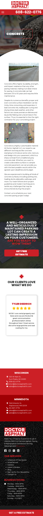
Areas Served (13, 462)
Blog (9, 470)
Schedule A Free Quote (17, 460)
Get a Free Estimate (21, 512)
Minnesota (20, 446)
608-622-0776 (29, 12)
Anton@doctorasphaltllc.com (20, 384)
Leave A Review (14, 467)
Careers (11, 465)
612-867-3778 (14, 408)
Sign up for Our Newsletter (19, 472)
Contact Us (12, 474)
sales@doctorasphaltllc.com (20, 386)
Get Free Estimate (21, 253)
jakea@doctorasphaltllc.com (20, 410)
